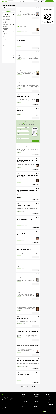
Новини (23, 406)
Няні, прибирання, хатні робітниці (6, 22)
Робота (16, 1)
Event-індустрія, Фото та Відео (7, 57)
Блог (22, 408)
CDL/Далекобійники (24, 401)
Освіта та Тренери (6, 53)
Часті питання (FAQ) (37, 398)
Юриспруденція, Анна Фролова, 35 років (24, 219)
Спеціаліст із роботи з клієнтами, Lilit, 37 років (25, 54)
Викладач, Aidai (20, 110)
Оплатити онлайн (50, 404)
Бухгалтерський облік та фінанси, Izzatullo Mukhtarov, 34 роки (27, 346)
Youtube (49, 399)
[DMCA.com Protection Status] (44, 411)
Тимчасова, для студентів (7, 47)
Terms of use (52, 411)
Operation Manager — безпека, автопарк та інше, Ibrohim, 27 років (28, 332)
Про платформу (36, 396)
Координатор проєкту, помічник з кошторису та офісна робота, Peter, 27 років (27, 161)
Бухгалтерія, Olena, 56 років (22, 146)
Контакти (35, 406)
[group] (8, 10)
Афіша (22, 403)
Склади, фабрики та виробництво (6, 34)
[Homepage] (4, 1)
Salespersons (5, 51)
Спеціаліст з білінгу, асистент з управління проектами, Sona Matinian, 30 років (27, 40)
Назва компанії (19, 129)
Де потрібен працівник (20, 136)
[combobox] (18, 127)
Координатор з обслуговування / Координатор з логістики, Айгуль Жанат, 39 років (28, 24)
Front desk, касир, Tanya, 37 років (23, 318)
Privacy (48, 411)
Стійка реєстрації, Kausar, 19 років (23, 374)
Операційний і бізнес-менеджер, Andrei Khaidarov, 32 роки (28, 360)
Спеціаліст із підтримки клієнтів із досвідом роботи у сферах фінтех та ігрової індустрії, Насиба (27, 249)
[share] (36, 8)
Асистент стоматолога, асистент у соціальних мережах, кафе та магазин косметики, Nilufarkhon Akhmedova (27, 68)
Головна (3, 3)
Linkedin (49, 402)
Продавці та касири (6, 39)
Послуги (20, 1)
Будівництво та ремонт (6, 16)
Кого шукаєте (18, 133)
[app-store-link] (12, 408)
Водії (3, 31)
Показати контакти (35, 33)
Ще (23, 1)
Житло (22, 398)
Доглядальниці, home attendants (6, 37)
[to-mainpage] (5, 394)
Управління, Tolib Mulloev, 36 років (23, 96)
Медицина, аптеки (5, 49)
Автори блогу (36, 401)
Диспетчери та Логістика (7, 43)
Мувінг (4, 45)
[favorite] (38, 8)
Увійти (35, 1)
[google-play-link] (5, 408)
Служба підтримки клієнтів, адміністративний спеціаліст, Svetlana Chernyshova (27, 176)
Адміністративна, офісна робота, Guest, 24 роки (25, 304)
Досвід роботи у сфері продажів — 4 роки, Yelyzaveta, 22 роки (27, 234)
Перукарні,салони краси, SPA (7, 24)
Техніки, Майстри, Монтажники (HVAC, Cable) (7, 19)
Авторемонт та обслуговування (5, 29)
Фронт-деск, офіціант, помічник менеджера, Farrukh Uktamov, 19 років (26, 290)
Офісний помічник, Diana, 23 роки (23, 82)
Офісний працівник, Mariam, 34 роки (23, 263)
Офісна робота (5, 14)
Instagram (49, 396)
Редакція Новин (36, 403)
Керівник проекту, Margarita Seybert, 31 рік (25, 205)
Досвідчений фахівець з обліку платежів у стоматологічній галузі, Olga (28, 191)
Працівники (7, 3)
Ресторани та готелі (6, 26)
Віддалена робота (6, 41)
